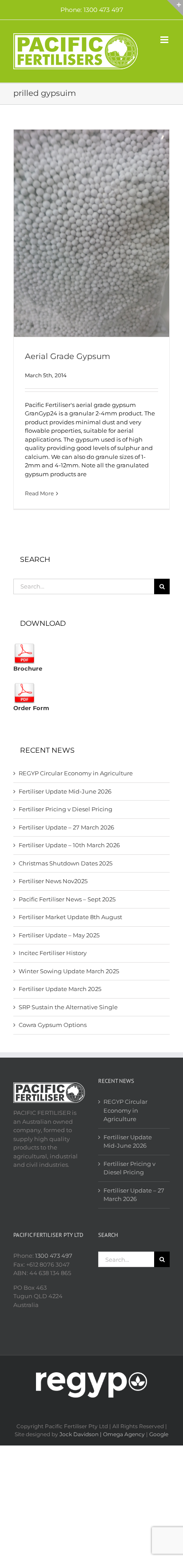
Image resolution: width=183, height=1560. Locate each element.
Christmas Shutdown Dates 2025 (65, 863)
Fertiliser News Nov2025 (53, 881)
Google (158, 1434)
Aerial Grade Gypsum (67, 356)
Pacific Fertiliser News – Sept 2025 (67, 899)
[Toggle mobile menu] (165, 39)
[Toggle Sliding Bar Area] (175, 8)
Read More (39, 493)
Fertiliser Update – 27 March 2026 (66, 827)
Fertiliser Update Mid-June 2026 (65, 791)
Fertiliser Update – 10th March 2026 (69, 845)
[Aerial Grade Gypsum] (91, 233)
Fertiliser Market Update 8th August (70, 916)
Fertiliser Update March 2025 (60, 988)
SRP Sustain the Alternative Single (68, 1007)
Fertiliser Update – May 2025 (59, 935)
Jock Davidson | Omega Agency (102, 1434)
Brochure (27, 668)
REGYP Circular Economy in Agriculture (76, 773)
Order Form (31, 707)
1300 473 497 (53, 1255)
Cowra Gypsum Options (53, 1024)
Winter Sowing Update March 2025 (69, 971)
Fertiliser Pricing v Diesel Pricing (65, 809)
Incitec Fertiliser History (53, 952)
